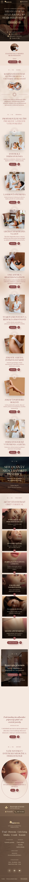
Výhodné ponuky (9, 842)
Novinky (20, 844)
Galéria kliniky (20, 847)
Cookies (3, 878)
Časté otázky (20, 842)
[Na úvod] (14, 822)
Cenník (14, 835)
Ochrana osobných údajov (11, 878)
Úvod (4, 832)
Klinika (7, 835)
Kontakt (22, 835)
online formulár (16, 681)
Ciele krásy (22, 832)
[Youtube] (20, 871)
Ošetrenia (12, 832)
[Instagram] (9, 871)
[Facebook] (14, 871)
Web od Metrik (24, 878)
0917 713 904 (22, 680)
